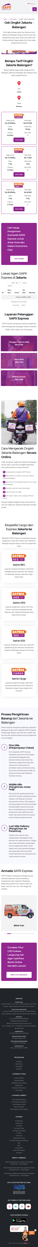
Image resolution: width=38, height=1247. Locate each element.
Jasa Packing (19, 1090)
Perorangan (19, 1066)
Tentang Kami (19, 1121)
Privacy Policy (19, 1148)
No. (3, 292)
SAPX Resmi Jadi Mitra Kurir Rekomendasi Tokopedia (19, 1173)
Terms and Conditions (19, 1150)
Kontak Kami (19, 1123)
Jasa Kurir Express (19, 1106)
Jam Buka (24, 291)
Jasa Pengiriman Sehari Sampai (19, 1109)
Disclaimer (19, 1152)
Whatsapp (32, 292)
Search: (10, 285)
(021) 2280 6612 (24, 1033)
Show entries (19, 283)
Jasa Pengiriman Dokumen (19, 1102)
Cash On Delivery (19, 1078)
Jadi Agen (19, 1069)
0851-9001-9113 (22, 1021)
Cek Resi (19, 1133)
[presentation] (2, 915)
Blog (19, 1145)
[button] (5, 933)
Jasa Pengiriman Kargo (19, 1104)
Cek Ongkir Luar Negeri (19, 1130)
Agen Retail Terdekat (19, 1138)
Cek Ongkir (13, 19)
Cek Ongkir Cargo (19, 1128)
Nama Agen (9, 291)
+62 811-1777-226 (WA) (19, 1043)
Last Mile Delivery (19, 1080)
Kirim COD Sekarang (19, 975)
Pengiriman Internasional (19, 1087)
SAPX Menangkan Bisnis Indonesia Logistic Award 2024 (19, 1167)
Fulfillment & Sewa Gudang (19, 1083)
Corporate (19, 1061)
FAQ (19, 1143)
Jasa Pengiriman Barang (19, 1099)
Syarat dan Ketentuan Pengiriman (19, 1140)
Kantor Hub (19, 1135)
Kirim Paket (19, 140)
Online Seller (19, 1064)
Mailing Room (19, 1085)
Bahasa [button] (32, 4)
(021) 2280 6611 (14, 1033)
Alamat (17, 292)
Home (5, 19)
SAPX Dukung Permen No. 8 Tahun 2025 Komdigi (19, 1162)
